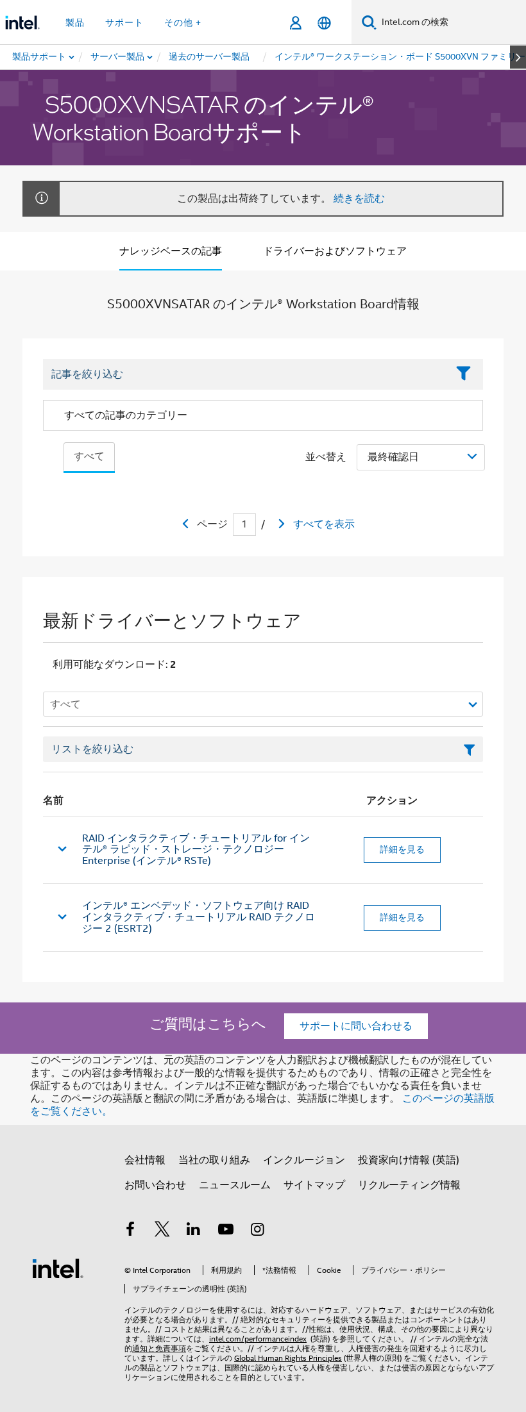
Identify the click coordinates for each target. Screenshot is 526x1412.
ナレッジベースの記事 (170, 251)
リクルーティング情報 (409, 1185)
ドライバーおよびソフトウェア (335, 251)
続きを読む (359, 198)
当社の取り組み (214, 1160)
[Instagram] (257, 1231)
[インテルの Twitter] (162, 1231)
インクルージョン (304, 1160)
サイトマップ (314, 1185)
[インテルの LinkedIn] (194, 1231)
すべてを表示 (324, 524)
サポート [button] (124, 22)
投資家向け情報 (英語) (408, 1160)
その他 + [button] (182, 22)
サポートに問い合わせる (356, 1026)
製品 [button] (75, 22)
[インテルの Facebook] (130, 1231)
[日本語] (324, 23)
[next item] (518, 57)
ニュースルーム (235, 1185)
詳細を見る (402, 849)
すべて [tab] (89, 456)
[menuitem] (118, 57)
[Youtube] (226, 1231)
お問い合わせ (155, 1185)
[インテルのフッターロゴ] (57, 1267)
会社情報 (144, 1160)
